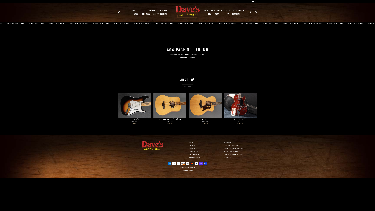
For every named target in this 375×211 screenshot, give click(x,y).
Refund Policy (193, 151)
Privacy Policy (193, 148)
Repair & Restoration (231, 151)
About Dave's (228, 142)
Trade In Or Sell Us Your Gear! (234, 154)
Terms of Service (194, 157)
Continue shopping (187, 57)
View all (187, 86)
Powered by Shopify (187, 170)
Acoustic (164, 11)
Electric (153, 11)
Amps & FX (209, 11)
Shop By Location (233, 14)
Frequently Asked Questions (233, 148)
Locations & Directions (231, 145)
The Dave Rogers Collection (154, 14)
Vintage (143, 11)
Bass (136, 14)
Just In (134, 11)
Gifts (209, 14)
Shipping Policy (194, 154)
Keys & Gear (237, 11)
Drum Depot (222, 11)
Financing (192, 145)
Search (191, 142)
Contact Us (227, 157)
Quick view (134, 115)
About (218, 14)
